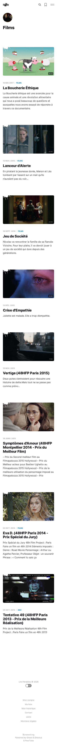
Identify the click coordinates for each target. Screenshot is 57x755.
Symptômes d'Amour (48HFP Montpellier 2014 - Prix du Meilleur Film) (27, 447)
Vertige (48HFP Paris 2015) (26, 373)
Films (19, 83)
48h (19, 610)
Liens (28, 717)
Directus (38, 737)
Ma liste (28, 704)
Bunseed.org (28, 734)
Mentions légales (28, 721)
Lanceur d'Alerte (17, 166)
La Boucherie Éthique (21, 88)
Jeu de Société (15, 236)
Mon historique (29, 708)
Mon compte (28, 700)
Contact (28, 712)
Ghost (29, 737)
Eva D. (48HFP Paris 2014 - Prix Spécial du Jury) (25, 535)
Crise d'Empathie (17, 310)
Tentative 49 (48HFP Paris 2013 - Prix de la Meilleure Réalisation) (25, 619)
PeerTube (29, 740)
